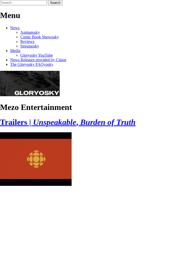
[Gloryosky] (30, 95)
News (15, 28)
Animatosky (30, 32)
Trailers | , (68, 122)
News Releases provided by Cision (38, 60)
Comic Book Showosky (39, 37)
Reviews (27, 41)
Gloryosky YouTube (36, 55)
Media (15, 50)
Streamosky (29, 46)
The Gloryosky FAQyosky (31, 64)
